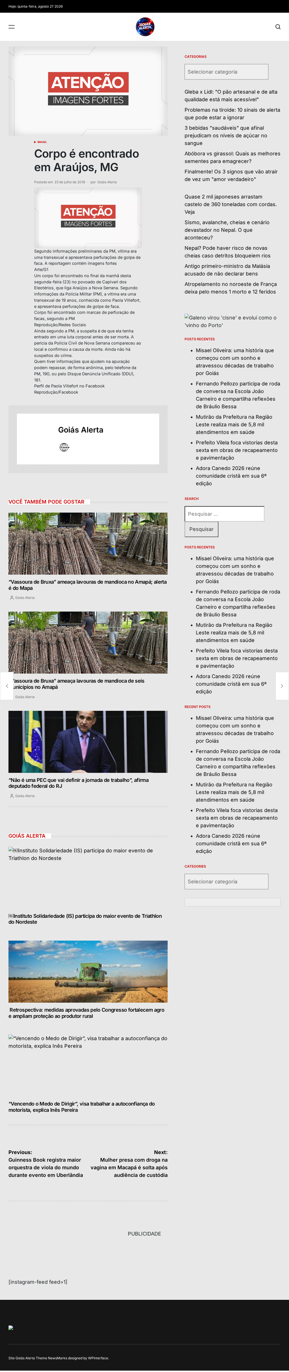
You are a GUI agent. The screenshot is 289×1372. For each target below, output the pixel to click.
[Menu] (11, 26)
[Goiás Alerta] (34, 439)
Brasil (42, 142)
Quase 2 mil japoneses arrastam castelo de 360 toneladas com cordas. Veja (231, 204)
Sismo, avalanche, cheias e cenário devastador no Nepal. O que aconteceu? (227, 230)
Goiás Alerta (107, 182)
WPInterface (98, 1358)
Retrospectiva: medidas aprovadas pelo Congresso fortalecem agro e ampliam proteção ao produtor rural (86, 1013)
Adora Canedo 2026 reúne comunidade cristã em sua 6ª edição (231, 475)
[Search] (278, 26)
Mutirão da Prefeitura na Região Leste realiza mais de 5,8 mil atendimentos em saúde (234, 424)
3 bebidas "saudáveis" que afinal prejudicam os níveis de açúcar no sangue (226, 135)
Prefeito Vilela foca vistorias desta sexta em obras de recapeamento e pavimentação (237, 450)
